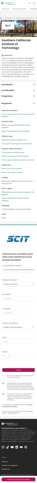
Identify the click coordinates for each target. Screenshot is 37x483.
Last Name (6, 309)
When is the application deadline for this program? (16, 126)
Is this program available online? (13, 152)
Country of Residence (10, 323)
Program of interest (10, 280)
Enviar (18, 370)
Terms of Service (12, 412)
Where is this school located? (12, 169)
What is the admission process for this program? (15, 199)
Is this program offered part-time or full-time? (18, 160)
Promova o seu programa (9, 465)
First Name (6, 294)
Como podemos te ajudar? (12, 265)
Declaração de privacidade (9, 406)
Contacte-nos (6, 469)
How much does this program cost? (14, 140)
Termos (30, 404)
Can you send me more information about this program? (18, 115)
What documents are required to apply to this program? (18, 193)
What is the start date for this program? (16, 131)
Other (4, 218)
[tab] (5, 9)
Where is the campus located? (12, 172)
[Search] (29, 3)
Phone (5, 352)
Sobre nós (5, 461)
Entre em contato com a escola (18, 479)
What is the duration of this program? (15, 156)
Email (4, 337)
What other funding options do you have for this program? (17, 182)
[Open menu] (33, 3)
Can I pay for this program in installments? (17, 144)
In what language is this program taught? (16, 209)
